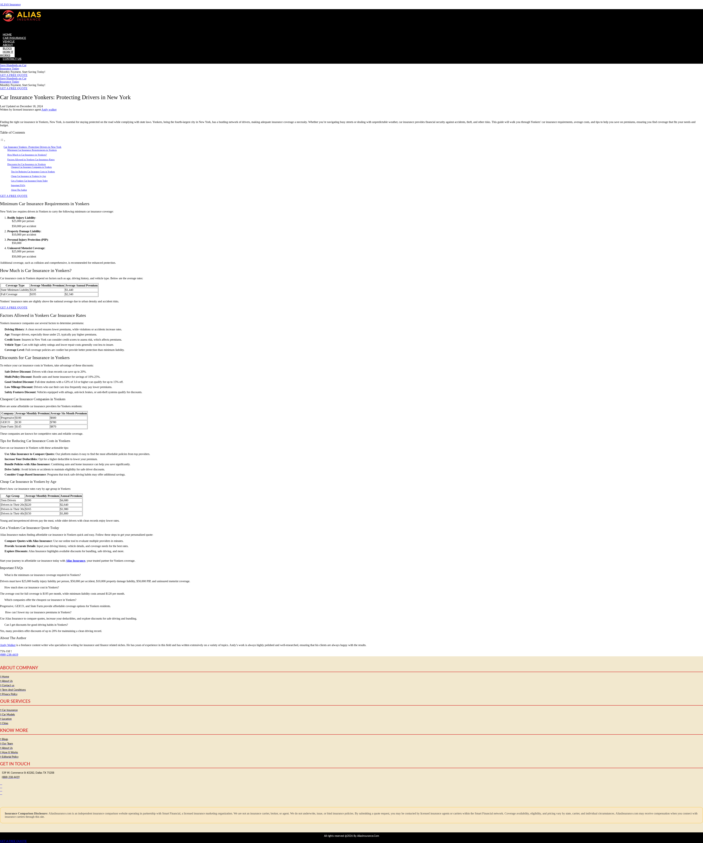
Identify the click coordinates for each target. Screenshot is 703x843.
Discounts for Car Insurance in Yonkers (26, 164)
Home (7, 34)
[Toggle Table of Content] (2, 140)
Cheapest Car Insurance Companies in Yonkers (31, 167)
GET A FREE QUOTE (13, 841)
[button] (351, 26)
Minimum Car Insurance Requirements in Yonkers (32, 150)
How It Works (6, 54)
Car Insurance (14, 38)
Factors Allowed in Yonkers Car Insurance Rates (31, 159)
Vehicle (9, 41)
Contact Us (12, 58)
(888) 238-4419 (9, 654)
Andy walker (49, 109)
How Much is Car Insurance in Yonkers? (27, 154)
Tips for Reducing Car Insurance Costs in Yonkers (33, 172)
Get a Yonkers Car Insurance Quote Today (29, 181)
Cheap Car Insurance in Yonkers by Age (28, 176)
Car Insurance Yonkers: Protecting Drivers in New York (32, 147)
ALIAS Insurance (10, 4)
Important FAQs (18, 185)
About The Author (19, 190)
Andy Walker (8, 645)
